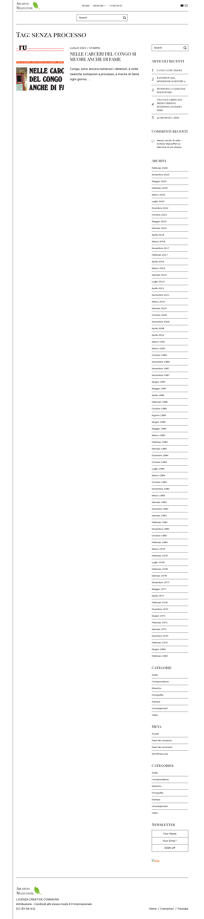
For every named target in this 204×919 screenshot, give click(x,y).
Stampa (94, 47)
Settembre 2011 (161, 294)
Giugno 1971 (159, 615)
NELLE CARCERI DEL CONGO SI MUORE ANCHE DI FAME (103, 56)
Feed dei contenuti (162, 740)
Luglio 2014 (158, 281)
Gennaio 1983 (159, 502)
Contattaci (167, 908)
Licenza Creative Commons (37, 899)
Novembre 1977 (160, 582)
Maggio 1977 (159, 589)
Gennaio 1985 (159, 448)
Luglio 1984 (158, 468)
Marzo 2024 (158, 194)
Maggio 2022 (159, 221)
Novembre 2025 (160, 174)
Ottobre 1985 (159, 408)
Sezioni (98, 5)
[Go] (125, 18)
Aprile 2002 (158, 335)
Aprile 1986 (158, 395)
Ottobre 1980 (159, 535)
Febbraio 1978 (160, 569)
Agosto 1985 (159, 415)
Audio (155, 674)
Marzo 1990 (158, 348)
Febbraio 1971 (160, 622)
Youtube (182, 908)
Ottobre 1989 (159, 355)
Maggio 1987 (159, 388)
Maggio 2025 (159, 181)
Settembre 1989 (161, 361)
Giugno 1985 (159, 422)
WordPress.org (160, 753)
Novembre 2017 (160, 248)
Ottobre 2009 (159, 315)
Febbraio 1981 (160, 522)
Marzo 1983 (158, 495)
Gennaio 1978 (159, 575)
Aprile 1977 (158, 595)
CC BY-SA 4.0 (25, 908)
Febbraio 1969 (160, 655)
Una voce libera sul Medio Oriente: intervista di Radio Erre (169, 105)
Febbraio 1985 (160, 442)
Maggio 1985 (159, 428)
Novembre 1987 (160, 368)
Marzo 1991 (158, 341)
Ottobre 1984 (159, 462)
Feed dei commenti (162, 747)
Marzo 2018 (158, 241)
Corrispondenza (160, 681)
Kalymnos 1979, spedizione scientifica (171, 79)
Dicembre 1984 (160, 455)
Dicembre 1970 (160, 635)
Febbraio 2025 (160, 188)
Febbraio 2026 (160, 167)
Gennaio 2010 (159, 308)
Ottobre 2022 (159, 214)
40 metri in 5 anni (168, 117)
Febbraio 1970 (160, 642)
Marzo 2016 (158, 268)
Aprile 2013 (158, 288)
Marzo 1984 (158, 475)
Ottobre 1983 (159, 482)
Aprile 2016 (158, 261)
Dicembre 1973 (160, 609)
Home (86, 5)
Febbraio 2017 (160, 254)
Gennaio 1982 (159, 515)
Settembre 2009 (161, 321)
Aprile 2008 (158, 328)
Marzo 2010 (158, 301)
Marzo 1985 (158, 435)
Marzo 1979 (158, 549)
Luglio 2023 (158, 201)
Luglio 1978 (158, 562)
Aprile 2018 (158, 234)
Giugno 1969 (159, 649)
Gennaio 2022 (159, 228)
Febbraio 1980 (160, 542)
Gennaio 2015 (159, 274)
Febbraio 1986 (160, 401)
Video (155, 715)
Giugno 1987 (159, 381)
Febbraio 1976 (160, 602)
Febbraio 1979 (160, 555)
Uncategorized (160, 708)
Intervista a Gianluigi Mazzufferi (171, 90)
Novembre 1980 (160, 528)
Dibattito (156, 688)
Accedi (155, 733)
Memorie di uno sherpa (169, 147)
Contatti (115, 5)
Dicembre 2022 (160, 208)
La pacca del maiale (169, 70)
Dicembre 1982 (160, 508)
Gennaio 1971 (159, 629)
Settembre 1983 (161, 488)
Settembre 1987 (161, 375)
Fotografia (157, 694)
